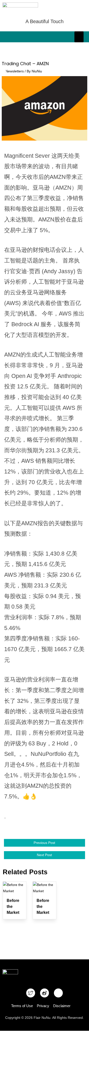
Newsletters (14, 71)
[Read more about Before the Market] (14, 888)
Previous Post (44, 843)
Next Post (44, 855)
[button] (79, 36)
